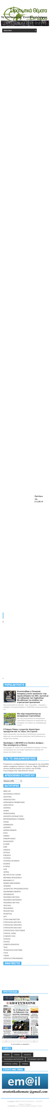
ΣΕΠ (5, 917)
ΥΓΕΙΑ (5, 953)
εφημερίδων (26, 1044)
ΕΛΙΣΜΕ (6, 844)
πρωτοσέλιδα (16, 1044)
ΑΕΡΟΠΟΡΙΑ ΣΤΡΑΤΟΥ (11, 794)
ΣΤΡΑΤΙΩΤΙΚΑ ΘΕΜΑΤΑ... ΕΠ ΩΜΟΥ (31, 1101)
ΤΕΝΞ (5, 947)
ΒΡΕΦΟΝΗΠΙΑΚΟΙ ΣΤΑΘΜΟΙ (13, 819)
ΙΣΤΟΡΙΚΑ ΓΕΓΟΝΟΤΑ (11, 861)
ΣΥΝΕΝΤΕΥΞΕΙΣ (9, 936)
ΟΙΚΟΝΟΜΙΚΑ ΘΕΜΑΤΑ (12, 892)
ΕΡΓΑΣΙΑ (6, 852)
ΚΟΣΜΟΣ (6, 864)
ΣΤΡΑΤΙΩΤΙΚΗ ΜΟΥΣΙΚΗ (12, 928)
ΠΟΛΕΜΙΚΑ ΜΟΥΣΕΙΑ (11, 897)
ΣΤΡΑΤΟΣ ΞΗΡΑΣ (9, 933)
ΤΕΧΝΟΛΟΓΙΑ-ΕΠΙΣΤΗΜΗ (12, 950)
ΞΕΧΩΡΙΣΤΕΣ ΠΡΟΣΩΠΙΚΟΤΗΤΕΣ (15, 889)
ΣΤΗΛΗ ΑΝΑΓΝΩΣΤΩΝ (11, 919)
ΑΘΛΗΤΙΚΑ (7, 797)
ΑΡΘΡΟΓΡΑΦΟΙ (9, 813)
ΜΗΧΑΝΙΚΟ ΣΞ (8, 880)
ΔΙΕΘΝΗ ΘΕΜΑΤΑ (10, 830)
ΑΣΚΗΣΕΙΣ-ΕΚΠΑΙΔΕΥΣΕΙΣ (13, 816)
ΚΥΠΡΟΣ (6, 866)
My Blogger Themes (35, 1106)
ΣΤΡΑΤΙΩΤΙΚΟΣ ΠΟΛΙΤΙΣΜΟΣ (14, 930)
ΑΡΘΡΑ (6, 811)
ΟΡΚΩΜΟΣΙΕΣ (8, 894)
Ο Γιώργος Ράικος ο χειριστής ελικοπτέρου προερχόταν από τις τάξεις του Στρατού (21, 730)
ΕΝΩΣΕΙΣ (6, 850)
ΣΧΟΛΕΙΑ (6, 939)
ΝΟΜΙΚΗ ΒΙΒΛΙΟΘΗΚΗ (11, 883)
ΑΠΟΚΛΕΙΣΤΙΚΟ (9, 800)
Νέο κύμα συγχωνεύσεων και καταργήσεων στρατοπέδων (29, 715)
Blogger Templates (25, 1104)
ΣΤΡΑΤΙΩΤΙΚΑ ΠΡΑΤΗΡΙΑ (12, 925)
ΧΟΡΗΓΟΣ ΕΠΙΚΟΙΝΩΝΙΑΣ (13, 958)
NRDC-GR (7, 791)
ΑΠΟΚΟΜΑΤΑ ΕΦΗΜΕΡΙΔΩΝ (14, 802)
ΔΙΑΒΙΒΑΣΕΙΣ (8, 825)
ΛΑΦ (5, 869)
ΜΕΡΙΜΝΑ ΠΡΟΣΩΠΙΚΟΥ (12, 878)
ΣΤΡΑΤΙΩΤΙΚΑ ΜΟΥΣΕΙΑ (12, 922)
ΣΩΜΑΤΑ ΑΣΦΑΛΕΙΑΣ (11, 944)
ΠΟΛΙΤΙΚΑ (7, 905)
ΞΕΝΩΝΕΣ (7, 886)
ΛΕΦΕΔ (6, 872)
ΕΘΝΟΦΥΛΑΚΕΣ (9, 839)
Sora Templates (21, 1106)
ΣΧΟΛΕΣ (6, 942)
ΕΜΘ (5, 847)
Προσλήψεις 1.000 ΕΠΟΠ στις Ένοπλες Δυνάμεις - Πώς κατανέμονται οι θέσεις (24, 744)
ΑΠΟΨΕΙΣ (7, 808)
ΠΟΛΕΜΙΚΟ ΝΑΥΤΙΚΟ (11, 903)
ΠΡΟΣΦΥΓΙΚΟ (8, 911)
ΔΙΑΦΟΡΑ (7, 827)
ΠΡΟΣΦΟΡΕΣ (8, 908)
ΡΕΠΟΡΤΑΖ (7, 914)
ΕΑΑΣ (5, 833)
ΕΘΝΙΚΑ (6, 836)
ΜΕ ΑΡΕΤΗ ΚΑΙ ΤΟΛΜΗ (12, 875)
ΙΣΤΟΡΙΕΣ (7, 858)
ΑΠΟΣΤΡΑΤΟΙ (8, 805)
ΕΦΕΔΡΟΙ (7, 855)
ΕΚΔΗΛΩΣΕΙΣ (8, 841)
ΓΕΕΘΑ (6, 822)
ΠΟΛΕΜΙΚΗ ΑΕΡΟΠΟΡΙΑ (12, 900)
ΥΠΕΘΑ (6, 956)
